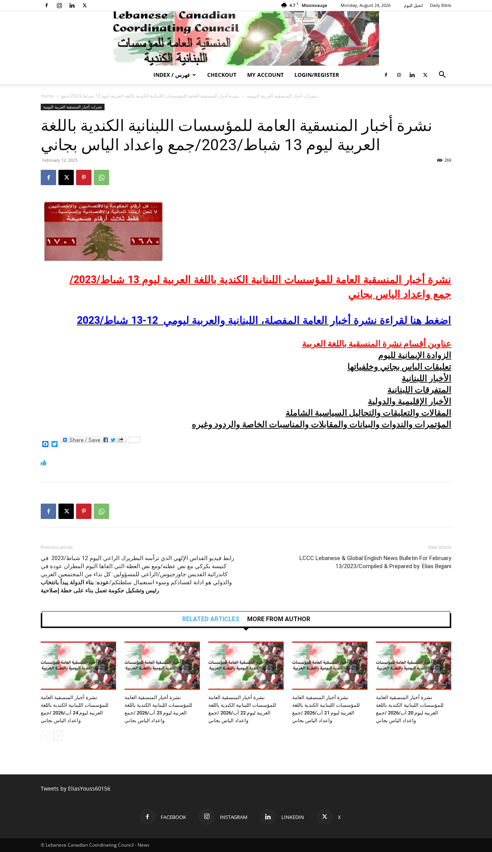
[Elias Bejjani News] (246, 38)
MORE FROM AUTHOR (278, 619)
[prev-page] (45, 736)
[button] (442, 75)
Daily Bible (440, 5)
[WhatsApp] (101, 177)
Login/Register (316, 74)
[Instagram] (59, 5)
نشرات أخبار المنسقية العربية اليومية (282, 96)
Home (47, 96)
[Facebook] (46, 5)
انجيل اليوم (413, 5)
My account (265, 74)
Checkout (221, 74)
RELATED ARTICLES (210, 619)
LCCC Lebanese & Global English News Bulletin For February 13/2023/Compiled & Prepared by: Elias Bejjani (375, 562)
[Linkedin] (72, 5)
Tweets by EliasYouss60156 (75, 788)
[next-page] (58, 736)
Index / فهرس (171, 74)
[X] (84, 5)
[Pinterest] (83, 177)
